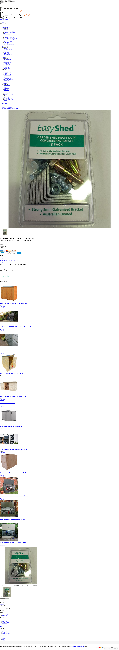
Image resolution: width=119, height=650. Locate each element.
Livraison (3, 620)
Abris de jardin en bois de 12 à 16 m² (9, 31)
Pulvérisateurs (6, 91)
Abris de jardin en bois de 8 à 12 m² (9, 30)
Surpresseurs (6, 93)
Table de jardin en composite (8, 72)
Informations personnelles (6, 633)
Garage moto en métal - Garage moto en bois (10, 41)
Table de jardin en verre (7, 75)
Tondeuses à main (6, 87)
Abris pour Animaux (7, 36)
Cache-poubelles (6, 63)
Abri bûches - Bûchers (7, 59)
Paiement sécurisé (4, 623)
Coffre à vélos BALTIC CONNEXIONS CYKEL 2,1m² (13, 396)
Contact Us (2, 604)
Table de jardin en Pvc (7, 73)
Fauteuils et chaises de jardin (8, 77)
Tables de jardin (6, 71)
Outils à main (6, 89)
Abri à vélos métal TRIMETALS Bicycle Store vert (12, 519)
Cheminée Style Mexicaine (8, 54)
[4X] (106, 649)
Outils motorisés (6, 90)
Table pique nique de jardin (8, 76)
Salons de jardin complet (7, 78)
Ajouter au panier (3, 246)
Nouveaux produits (5, 614)
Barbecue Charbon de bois (8, 49)
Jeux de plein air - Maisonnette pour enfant (10, 38)
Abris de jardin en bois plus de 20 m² (9, 33)
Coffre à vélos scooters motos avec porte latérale (11, 373)
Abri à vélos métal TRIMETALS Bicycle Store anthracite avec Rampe (17, 326)
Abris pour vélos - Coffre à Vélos (9, 35)
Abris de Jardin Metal (7, 34)
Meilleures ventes (4, 615)
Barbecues (5, 48)
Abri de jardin (6, 29)
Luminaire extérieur (7, 81)
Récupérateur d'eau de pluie (8, 62)
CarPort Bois (6, 43)
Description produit (5, 262)
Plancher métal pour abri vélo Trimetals (10, 350)
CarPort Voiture (6, 42)
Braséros (5, 100)
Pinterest (3, 258)
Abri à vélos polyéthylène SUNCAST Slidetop (11, 426)
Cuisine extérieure (6, 52)
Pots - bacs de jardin (7, 64)
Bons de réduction (5, 631)
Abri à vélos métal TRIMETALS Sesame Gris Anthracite (14, 449)
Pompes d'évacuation (7, 92)
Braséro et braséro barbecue (8, 53)
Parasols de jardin (6, 80)
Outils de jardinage (7, 88)
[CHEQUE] (111, 649)
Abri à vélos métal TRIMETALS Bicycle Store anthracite (14, 496)
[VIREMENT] (116, 649)
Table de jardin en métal (7, 74)
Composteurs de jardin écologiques (9, 61)
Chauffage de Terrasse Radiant (8, 99)
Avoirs (3, 630)
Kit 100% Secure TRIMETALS (7, 403)
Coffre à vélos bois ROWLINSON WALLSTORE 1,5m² (13, 303)
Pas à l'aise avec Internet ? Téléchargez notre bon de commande (9, 260)
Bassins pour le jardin (7, 65)
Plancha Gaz (6, 51)
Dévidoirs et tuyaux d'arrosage (8, 94)
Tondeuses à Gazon (7, 85)
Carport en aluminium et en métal (9, 44)
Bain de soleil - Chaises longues (8, 79)
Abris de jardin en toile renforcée (9, 37)
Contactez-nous (3, 20)
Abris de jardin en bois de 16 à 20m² (9, 32)
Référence (2, 281)
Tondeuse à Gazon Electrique (8, 86)
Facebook (3, 638)
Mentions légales (4, 621)
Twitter (3, 639)
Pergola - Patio (6, 66)
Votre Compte (3, 626)
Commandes (4, 632)
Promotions (4, 613)
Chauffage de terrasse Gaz (8, 98)
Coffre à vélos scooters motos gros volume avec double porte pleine (16, 472)
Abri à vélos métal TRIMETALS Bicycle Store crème (13, 542)
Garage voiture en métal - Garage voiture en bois (11, 39)
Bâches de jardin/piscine (7, 68)
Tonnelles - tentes (6, 67)
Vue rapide (2, 307)
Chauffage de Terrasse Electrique (9, 97)
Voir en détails (2, 306)
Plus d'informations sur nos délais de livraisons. (7, 248)
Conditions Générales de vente (6, 622)
